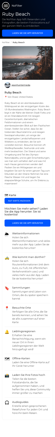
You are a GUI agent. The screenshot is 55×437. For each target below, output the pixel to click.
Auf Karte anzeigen (19, 201)
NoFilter (6, 42)
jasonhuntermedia (21, 85)
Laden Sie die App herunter (27, 33)
